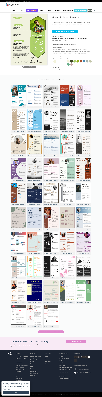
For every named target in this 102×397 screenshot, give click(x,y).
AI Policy (61, 362)
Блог (31, 366)
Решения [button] (49, 10)
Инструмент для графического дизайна (20, 369)
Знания (32, 368)
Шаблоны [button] (57, 10)
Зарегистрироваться (80, 10)
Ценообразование (68, 10)
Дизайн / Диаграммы (36, 359)
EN (62, 40)
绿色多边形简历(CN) (82, 38)
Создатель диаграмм (22, 365)
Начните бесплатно (76, 341)
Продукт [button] (13, 10)
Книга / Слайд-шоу (35, 356)
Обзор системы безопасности (39, 396)
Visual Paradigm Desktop (23, 1)
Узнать (32, 364)
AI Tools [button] (31, 10)
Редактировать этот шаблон (65, 31)
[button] (21, 10)
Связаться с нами (50, 364)
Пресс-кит (48, 361)
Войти (90, 10)
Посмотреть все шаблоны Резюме (51, 332)
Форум (32, 361)
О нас (46, 356)
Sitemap (32, 375)
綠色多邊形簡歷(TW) (71, 38)
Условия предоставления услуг (64, 358)
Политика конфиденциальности (61, 394)
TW (64, 40)
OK (16, 392)
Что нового (48, 359)
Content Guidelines (64, 369)
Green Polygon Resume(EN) (59, 38)
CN (66, 40)
